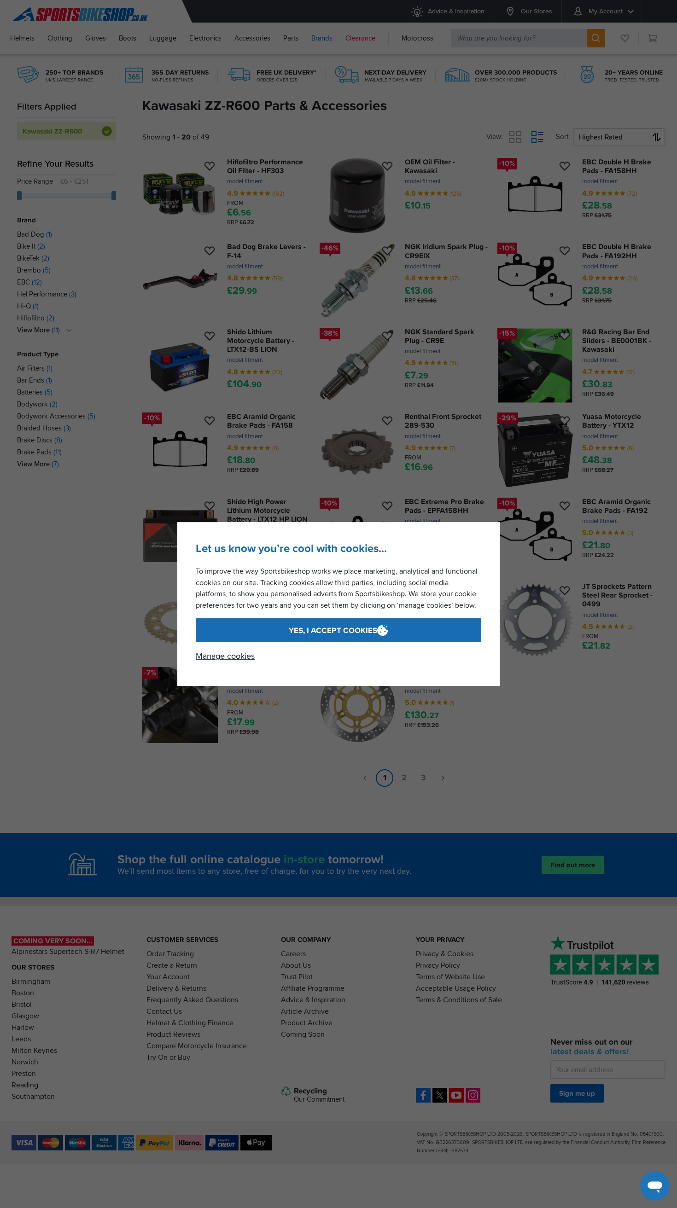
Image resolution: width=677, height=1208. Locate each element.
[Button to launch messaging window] (655, 1186)
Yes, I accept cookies (333, 630)
